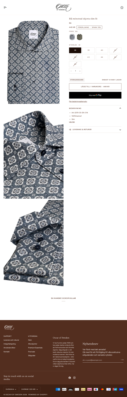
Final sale (31, 352)
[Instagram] (74, 378)
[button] (64, 335)
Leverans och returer (11, 340)
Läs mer (72, 122)
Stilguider (31, 355)
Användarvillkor (9, 348)
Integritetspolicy (10, 344)
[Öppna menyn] (7, 7)
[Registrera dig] (121, 360)
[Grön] (80, 37)
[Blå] (73, 37)
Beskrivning (75, 108)
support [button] (8, 336)
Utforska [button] (32, 336)
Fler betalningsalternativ (78, 101)
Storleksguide (76, 80)
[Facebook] (70, 378)
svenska (10, 389)
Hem (30, 340)
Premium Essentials (35, 348)
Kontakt (7, 352)
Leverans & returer (81, 129)
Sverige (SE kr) (28, 389)
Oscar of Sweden (13, 395)
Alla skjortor (32, 344)
